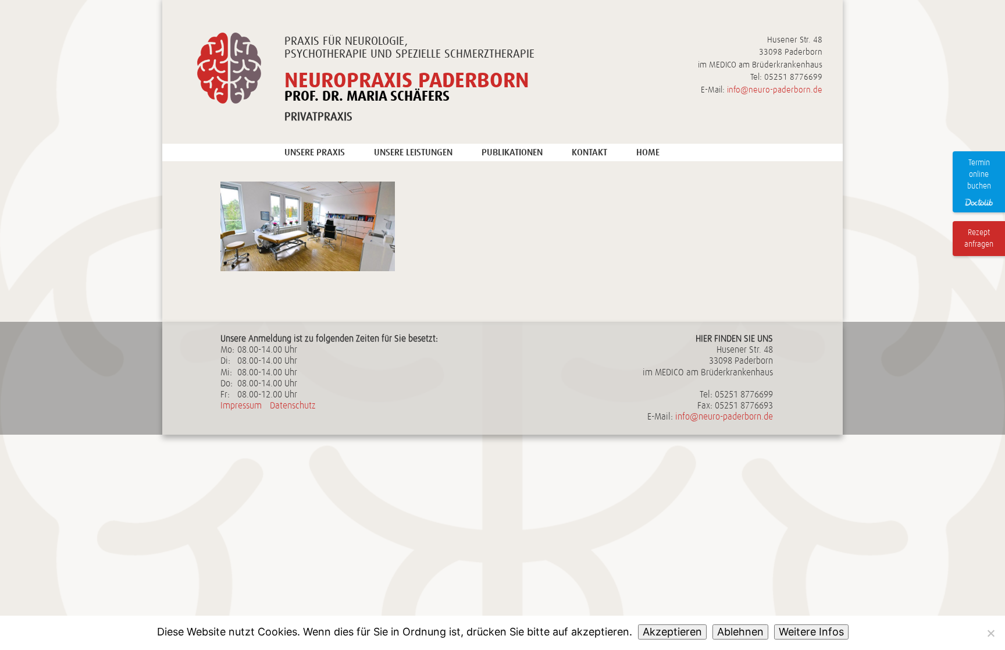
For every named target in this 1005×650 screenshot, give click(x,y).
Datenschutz (293, 405)
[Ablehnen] (990, 633)
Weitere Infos (811, 632)
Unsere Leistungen (413, 152)
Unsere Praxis (314, 152)
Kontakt (589, 152)
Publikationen (512, 152)
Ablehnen (740, 632)
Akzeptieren (672, 632)
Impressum (241, 405)
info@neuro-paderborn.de (774, 90)
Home (648, 152)
